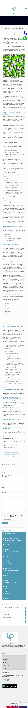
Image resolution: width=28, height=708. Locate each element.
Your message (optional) (8, 498)
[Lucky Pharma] (14, 8)
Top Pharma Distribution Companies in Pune (14, 458)
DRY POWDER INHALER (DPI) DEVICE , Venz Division (14, 541)
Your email (4, 481)
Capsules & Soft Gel (9, 536)
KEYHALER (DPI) (8, 554)
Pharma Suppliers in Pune (10, 456)
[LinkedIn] (16, 4)
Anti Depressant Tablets (10, 533)
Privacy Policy (6, 665)
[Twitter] (12, 4)
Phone (3, 487)
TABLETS (6, 588)
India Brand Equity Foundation (18, 206)
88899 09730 (10, 1)
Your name (4, 476)
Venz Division (7, 598)
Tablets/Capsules (8, 593)
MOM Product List (8, 563)
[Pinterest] (18, 4)
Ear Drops (7, 544)
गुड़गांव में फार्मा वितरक (7, 617)
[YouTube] (14, 4)
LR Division (7, 561)
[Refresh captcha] (21, 515)
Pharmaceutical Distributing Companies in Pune (14, 461)
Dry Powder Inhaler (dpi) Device (11, 538)
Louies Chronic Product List (10, 558)
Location (4, 492)
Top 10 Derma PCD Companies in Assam (11, 607)
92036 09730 (18, 1)
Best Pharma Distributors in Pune (11, 452)
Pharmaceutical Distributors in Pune (12, 454)
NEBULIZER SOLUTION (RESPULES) (12, 570)
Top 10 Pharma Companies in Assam (11, 611)
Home (4, 656)
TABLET (6, 586)
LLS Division (7, 556)
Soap (6, 577)
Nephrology (7, 573)
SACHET (6, 575)
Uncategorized (8, 596)
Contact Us (5, 668)
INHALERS (7, 549)
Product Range (6, 662)
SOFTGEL (7, 580)
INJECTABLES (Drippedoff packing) (12, 551)
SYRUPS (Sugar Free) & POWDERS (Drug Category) (13, 583)
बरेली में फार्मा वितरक (6, 614)
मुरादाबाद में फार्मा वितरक (7, 621)
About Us (5, 659)
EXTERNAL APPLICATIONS (10, 546)
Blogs (3, 649)
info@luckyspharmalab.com (15, 2)
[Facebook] (10, 4)
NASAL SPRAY (8, 566)
